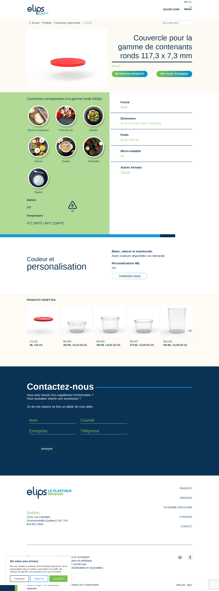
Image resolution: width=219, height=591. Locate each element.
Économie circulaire (178, 507)
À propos (186, 517)
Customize (20, 578)
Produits (46, 23)
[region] (39, 570)
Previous (28, 326)
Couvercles (60, 23)
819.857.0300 (171, 9)
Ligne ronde (73, 23)
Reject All (39, 578)
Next (186, 326)
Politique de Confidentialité (84, 585)
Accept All (58, 578)
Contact (186, 526)
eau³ (189, 584)
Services (186, 498)
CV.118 (125, 172)
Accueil (35, 23)
